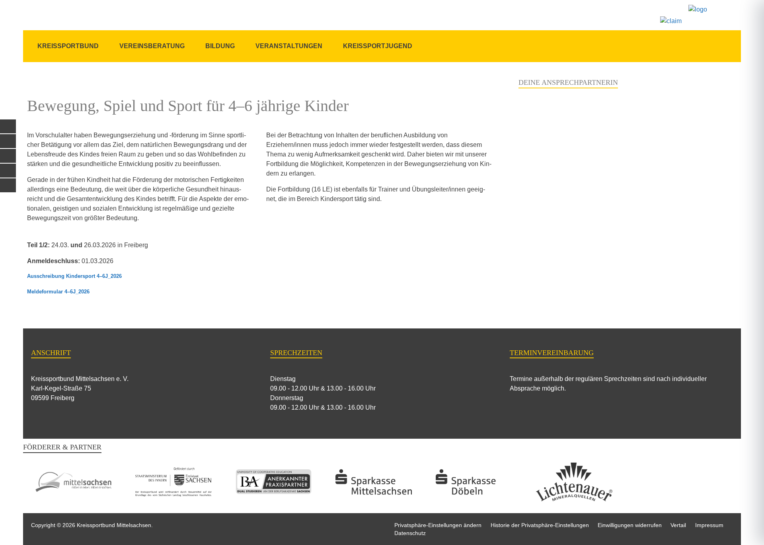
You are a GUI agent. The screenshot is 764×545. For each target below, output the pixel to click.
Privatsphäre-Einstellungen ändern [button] (437, 525)
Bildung (220, 46)
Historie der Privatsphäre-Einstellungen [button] (540, 525)
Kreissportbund (68, 46)
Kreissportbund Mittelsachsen (114, 525)
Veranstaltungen (288, 46)
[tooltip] (8, 126)
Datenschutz (410, 533)
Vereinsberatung (152, 46)
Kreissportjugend (377, 46)
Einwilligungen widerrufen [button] (630, 525)
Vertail (678, 525)
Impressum (709, 525)
